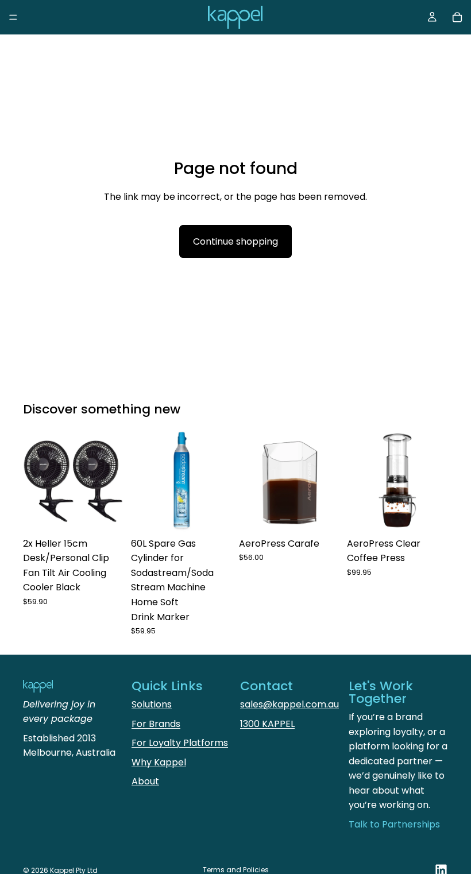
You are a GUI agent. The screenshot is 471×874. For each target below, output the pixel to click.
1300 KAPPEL (267, 723)
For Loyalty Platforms (180, 742)
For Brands (156, 723)
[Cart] (457, 17)
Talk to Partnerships (394, 824)
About (145, 781)
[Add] (106, 514)
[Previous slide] (35, 481)
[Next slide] (111, 481)
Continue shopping (235, 241)
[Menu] (13, 17)
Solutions (152, 704)
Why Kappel (159, 762)
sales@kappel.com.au (289, 704)
